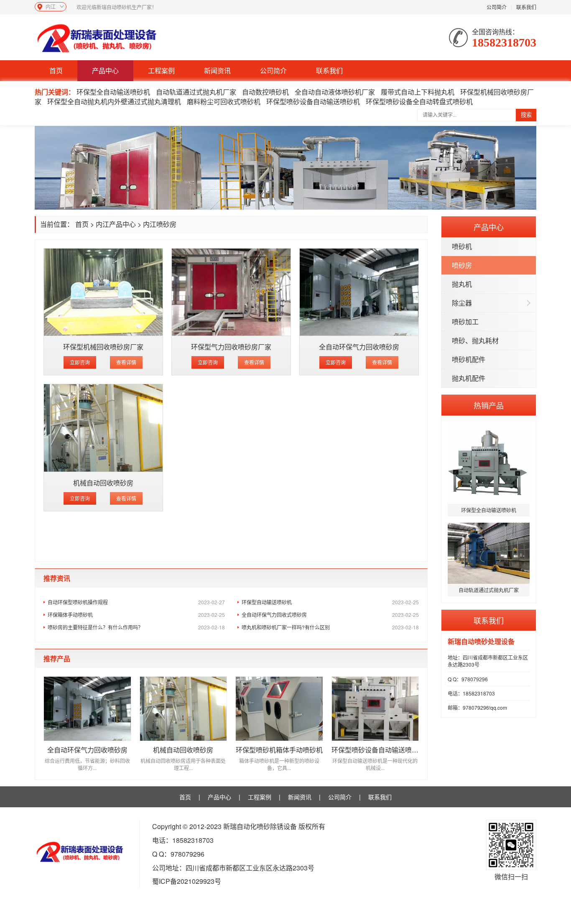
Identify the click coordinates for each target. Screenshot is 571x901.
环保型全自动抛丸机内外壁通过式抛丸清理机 (114, 101)
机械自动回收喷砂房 (103, 483)
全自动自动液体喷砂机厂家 (335, 92)
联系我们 (526, 6)
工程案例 (161, 70)
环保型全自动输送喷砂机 (113, 92)
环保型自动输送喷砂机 (330, 602)
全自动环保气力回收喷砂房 (359, 347)
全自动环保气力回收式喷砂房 (330, 614)
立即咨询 (80, 362)
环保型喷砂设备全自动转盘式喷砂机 (419, 101)
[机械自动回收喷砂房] (103, 428)
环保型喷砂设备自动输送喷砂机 (313, 101)
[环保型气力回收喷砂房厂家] (231, 292)
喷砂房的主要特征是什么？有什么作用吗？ (136, 627)
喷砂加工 (465, 321)
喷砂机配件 (468, 359)
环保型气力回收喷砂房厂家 (231, 347)
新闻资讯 (217, 70)
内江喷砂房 (159, 224)
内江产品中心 (116, 224)
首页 (56, 70)
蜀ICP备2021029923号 (186, 881)
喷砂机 (462, 246)
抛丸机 (462, 284)
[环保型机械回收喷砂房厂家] (103, 292)
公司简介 (497, 6)
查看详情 (126, 362)
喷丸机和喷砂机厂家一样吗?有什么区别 (330, 627)
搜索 (526, 115)
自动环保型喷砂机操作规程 (136, 602)
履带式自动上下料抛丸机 (417, 92)
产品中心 (105, 70)
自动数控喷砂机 (265, 92)
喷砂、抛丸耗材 (475, 340)
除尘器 (462, 303)
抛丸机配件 (468, 378)
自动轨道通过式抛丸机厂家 (196, 92)
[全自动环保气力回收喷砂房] (359, 292)
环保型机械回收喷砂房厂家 (103, 347)
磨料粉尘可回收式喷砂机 (223, 101)
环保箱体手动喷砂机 (136, 614)
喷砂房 (462, 265)
